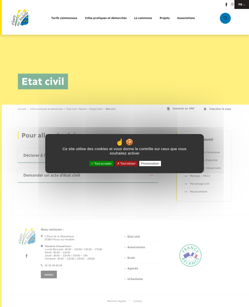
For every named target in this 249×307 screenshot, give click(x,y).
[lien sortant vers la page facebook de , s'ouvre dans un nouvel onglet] (226, 5)
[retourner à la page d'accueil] (19, 18)
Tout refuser (127, 163)
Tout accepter (103, 163)
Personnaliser (150, 163)
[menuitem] (64, 18)
